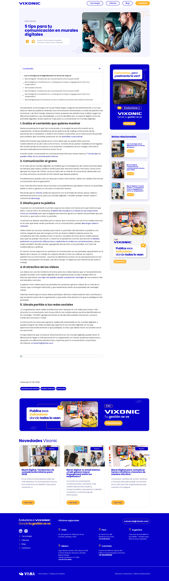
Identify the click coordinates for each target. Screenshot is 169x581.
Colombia (107, 546)
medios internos (48, 389)
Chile (63, 530)
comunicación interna (30, 389)
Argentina (137, 530)
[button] (27, 41)
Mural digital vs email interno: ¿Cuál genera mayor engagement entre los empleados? (57, 83)
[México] (59, 545)
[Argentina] (130, 529)
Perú (104, 530)
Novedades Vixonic (33, 88)
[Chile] (59, 529)
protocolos (61, 389)
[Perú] (100, 529)
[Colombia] (100, 545)
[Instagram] (26, 531)
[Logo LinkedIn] (20, 531)
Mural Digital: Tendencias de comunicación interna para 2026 (52, 79)
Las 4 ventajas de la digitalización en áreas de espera (47, 76)
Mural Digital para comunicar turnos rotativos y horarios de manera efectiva (59, 100)
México (64, 546)
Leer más (130, 151)
